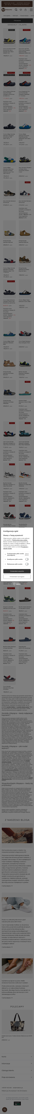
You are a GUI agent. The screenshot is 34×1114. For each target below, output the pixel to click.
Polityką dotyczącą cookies (19, 540)
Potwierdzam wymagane (17, 576)
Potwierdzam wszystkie (17, 571)
